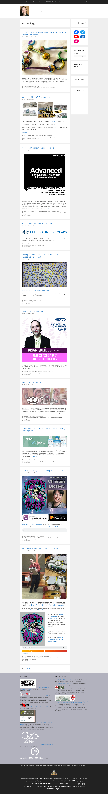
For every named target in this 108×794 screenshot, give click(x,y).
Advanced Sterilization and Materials (38, 148)
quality (56, 137)
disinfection (38, 301)
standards (48, 87)
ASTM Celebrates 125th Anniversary (38, 223)
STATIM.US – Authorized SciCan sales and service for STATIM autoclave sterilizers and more (71, 702)
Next (30, 668)
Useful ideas (31, 243)
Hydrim (32, 783)
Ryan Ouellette (26, 524)
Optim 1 (43, 461)
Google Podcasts (33, 651)
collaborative (32, 417)
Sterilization (49, 135)
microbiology (38, 461)
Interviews (29, 536)
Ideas (35, 87)
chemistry (26, 301)
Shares (40, 1)
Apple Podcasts (56, 651)
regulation (60, 137)
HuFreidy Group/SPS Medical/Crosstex (65, 680)
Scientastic (38, 300)
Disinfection (26, 300)
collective (37, 417)
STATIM (54, 121)
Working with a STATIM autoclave (36, 97)
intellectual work (44, 301)
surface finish (82, 786)
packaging (50, 137)
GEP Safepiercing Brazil (47, 744)
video (38, 138)
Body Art (25, 135)
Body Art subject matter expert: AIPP (39, 696)
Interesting (37, 416)
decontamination (39, 137)
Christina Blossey (45, 526)
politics (33, 786)
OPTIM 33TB (75, 783)
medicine (57, 784)
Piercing (36, 135)
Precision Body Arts (37, 524)
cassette (33, 137)
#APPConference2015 (24, 778)
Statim (45, 135)
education (31, 87)
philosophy (39, 87)
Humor (25, 656)
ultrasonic (34, 138)
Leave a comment (27, 89)
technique (24, 138)
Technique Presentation (32, 311)
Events (34, 1)
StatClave (65, 137)
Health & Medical (27, 86)
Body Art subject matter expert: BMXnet (39, 706)
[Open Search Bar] (86, 2)
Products (72, 1)
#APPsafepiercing (33, 537)
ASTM (39, 537)
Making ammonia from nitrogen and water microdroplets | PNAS (40, 255)
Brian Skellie (53, 618)
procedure (40, 786)
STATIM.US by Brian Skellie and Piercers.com (56, 1)
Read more (25, 132)
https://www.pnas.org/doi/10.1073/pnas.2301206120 (35, 290)
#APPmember (26, 537)
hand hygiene (47, 417)
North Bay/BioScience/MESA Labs (63, 683)
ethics (77, 781)
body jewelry (26, 87)
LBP (44, 758)
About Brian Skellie (25, 1)
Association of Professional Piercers (58, 778)
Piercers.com (67, 689)
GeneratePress (61, 792)
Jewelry (32, 86)
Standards (37, 86)
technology (52, 87)
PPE (53, 137)
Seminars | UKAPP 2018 (32, 382)
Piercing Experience (56, 526)
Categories (76, 53)
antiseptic (46, 778)
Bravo (30, 137)
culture (50, 781)
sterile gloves (56, 417)
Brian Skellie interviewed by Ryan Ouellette (40, 548)
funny (86, 781)
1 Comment (26, 660)
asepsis (50, 778)
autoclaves (26, 137)
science (43, 87)
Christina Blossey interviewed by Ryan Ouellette (42, 470)
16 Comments (26, 139)
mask (53, 783)
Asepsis (25, 371)
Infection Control (31, 135)
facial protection (81, 781)
